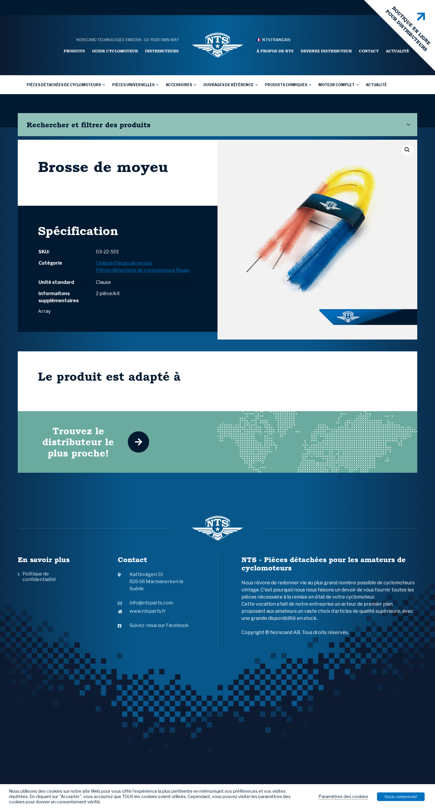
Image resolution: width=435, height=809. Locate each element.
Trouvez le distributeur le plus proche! (78, 442)
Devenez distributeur (326, 51)
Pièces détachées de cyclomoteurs (64, 85)
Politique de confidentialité (39, 576)
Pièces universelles (133, 85)
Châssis (104, 263)
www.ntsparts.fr (148, 611)
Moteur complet (336, 85)
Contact (369, 51)
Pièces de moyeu (133, 263)
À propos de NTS (275, 51)
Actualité (397, 51)
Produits (74, 51)
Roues (183, 270)
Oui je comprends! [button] (400, 796)
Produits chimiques (286, 85)
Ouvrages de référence (228, 85)
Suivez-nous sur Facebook (159, 625)
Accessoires (179, 85)
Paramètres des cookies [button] (343, 796)
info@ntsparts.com (151, 603)
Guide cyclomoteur (115, 51)
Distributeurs (162, 51)
